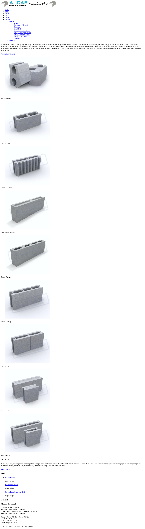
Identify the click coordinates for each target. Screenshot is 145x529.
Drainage (17, 27)
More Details (5, 469)
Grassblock (17, 29)
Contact (7, 15)
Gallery (7, 19)
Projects (12, 40)
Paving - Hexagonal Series (22, 33)
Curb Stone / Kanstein (21, 25)
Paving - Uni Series (20, 36)
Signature (17, 38)
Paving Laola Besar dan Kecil (15, 492)
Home (7, 10)
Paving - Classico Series (22, 31)
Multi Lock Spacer (11, 485)
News (7, 13)
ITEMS (3, 54)
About (7, 12)
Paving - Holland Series (22, 35)
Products (12, 21)
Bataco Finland (10, 477)
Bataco (16, 23)
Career (7, 17)
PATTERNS (10, 54)
